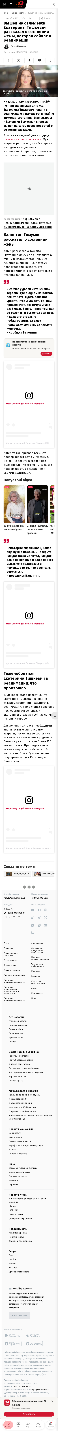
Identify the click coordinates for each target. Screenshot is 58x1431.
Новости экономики (21, 1129)
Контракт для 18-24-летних (22, 1107)
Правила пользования (14, 975)
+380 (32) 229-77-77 (22, 1386)
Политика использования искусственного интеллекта (11, 990)
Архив (34, 988)
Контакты (35, 971)
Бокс (11, 1255)
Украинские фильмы (19, 1172)
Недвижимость (18, 1228)
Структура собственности (38, 982)
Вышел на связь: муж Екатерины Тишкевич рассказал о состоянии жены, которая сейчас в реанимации (40, 13)
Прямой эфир (16, 1029)
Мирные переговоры (19, 1064)
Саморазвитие (16, 1214)
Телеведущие (10, 965)
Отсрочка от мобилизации (22, 1111)
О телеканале (10, 960)
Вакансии (35, 976)
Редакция (8, 948)
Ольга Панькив (18, 46)
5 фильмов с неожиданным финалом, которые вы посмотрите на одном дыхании (28, 223)
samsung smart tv (34, 1343)
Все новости (16, 1016)
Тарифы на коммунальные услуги (26, 1145)
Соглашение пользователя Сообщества (38, 950)
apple (34, 1335)
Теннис (12, 1263)
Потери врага (16, 1080)
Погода (12, 1041)
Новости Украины (18, 1025)
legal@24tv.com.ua (40, 1389)
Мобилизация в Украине (23, 1090)
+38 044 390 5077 (39, 898)
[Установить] (29, 1408)
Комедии (13, 1180)
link (33, 910)
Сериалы (13, 1184)
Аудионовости (16, 1037)
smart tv (13, 1343)
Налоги (12, 1149)
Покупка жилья (16, 1237)
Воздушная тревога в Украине (24, 1068)
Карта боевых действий (21, 1060)
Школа (12, 1206)
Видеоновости (16, 1033)
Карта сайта (37, 993)
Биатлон (13, 1267)
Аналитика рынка (18, 1233)
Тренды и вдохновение (20, 1241)
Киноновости (17, 13)
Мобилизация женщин (20, 1103)
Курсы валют (15, 1137)
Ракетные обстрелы (19, 1055)
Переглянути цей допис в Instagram (25, 403)
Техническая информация (37, 965)
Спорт (12, 1251)
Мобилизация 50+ (18, 1099)
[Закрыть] (52, 1401)
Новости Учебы (18, 1194)
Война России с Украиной (24, 1051)
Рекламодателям (12, 970)
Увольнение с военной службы (24, 1095)
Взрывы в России (17, 1076)
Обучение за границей (20, 1218)
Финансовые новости (20, 1141)
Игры (33, 998)
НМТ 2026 (13, 1210)
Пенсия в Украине (18, 1153)
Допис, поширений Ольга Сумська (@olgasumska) (31, 848)
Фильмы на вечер (18, 1176)
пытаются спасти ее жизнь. (23, 139)
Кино (6, 13)
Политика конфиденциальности (14, 981)
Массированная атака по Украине (26, 1072)
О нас (6, 943)
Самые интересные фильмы (23, 1168)
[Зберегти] (49, 60)
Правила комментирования (40, 958)
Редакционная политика (10, 954)
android (13, 1335)
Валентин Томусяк (27, 52)
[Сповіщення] (54, 4)
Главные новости (18, 1021)
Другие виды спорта (19, 1271)
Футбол (12, 1259)
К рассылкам (19, 1315)
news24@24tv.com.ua (14, 898)
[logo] (20, 4)
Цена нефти (15, 1133)
